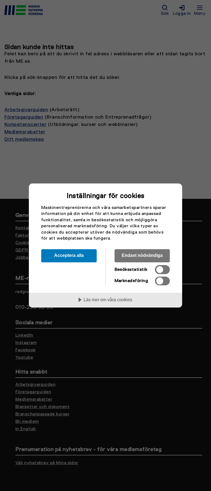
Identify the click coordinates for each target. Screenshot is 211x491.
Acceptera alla (69, 255)
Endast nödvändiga (142, 255)
